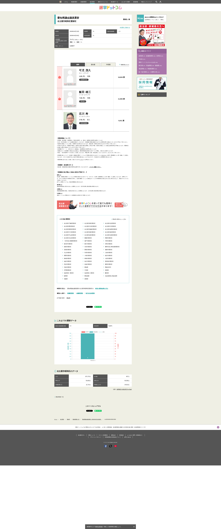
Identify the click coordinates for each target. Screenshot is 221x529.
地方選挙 (92, 2)
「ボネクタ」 (103, 155)
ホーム (55, 419)
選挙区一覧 (126, 19)
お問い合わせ (127, 437)
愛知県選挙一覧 (60, 397)
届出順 (93, 64)
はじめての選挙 (125, 2)
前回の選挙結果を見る (101, 288)
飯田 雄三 (85, 93)
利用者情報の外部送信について (113, 437)
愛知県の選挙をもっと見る (119, 219)
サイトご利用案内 (103, 435)
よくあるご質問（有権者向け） (135, 435)
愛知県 (68, 298)
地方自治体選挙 (90, 293)
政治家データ (114, 2)
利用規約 (121, 435)
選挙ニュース (91, 435)
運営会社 (113, 435)
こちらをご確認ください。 (95, 167)
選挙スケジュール (103, 2)
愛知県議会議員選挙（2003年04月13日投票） (92, 419)
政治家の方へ (81, 435)
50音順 (108, 64)
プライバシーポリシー (95, 437)
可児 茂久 (85, 71)
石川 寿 (84, 114)
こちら (81, 159)
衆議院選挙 (74, 2)
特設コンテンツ (145, 2)
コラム (66, 2)
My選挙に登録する (125, 27)
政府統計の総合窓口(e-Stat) (124, 389)
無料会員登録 (99, 526)
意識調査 (135, 2)
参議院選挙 (84, 2)
